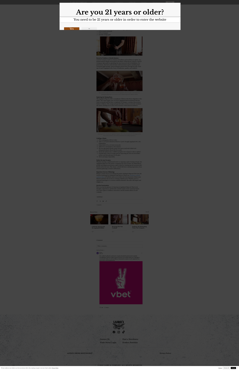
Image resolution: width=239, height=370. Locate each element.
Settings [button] (220, 368)
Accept (233, 368)
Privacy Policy (55, 368)
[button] (71, 28)
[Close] (237, 368)
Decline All (226, 368)
